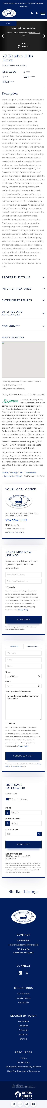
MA (21, 473)
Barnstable (31, 473)
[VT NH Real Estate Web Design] (23, 1095)
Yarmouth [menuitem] (23, 1034)
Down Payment (13, 818)
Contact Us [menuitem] (23, 1002)
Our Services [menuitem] (23, 994)
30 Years (12, 799)
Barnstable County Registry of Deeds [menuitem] (23, 1067)
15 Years (24, 799)
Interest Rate (12, 829)
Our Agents (19, 532)
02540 (19, 476)
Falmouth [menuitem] (23, 1030)
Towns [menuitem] (23, 1058)
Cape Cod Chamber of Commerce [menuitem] (23, 1071)
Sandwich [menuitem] (23, 1026)
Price (8, 808)
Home (5, 473)
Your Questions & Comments (18, 691)
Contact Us (9, 532)
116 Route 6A (23, 951)
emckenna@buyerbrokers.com (23, 945)
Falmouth (9, 476)
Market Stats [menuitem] (23, 1062)
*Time (8, 682)
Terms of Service (17, 766)
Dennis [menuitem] (23, 1039)
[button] (4, 36)
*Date (7, 672)
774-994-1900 (32, 13)
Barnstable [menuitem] (23, 1021)
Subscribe (23, 619)
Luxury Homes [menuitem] (23, 998)
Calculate (23, 844)
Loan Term (11, 794)
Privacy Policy (23, 610)
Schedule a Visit (32, 646)
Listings (14, 473)
